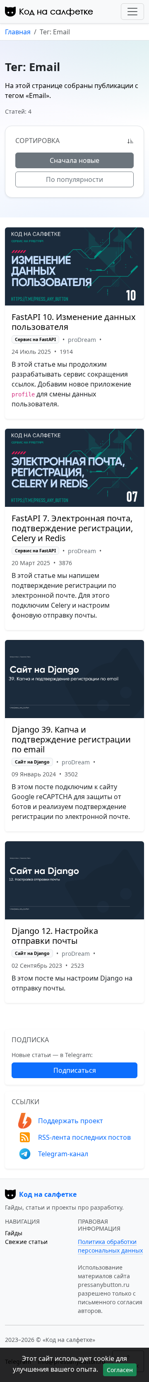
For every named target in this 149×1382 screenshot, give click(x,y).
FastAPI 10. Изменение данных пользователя (74, 321)
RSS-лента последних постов (84, 1137)
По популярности (74, 179)
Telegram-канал (63, 1153)
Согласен (120, 1370)
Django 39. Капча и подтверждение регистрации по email (71, 739)
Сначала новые (74, 160)
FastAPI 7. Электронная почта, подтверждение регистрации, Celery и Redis (72, 528)
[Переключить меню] (132, 11)
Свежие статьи (26, 1242)
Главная (18, 31)
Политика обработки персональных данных (110, 1246)
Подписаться (74, 1070)
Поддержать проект (70, 1120)
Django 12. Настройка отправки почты (55, 935)
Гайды (13, 1233)
